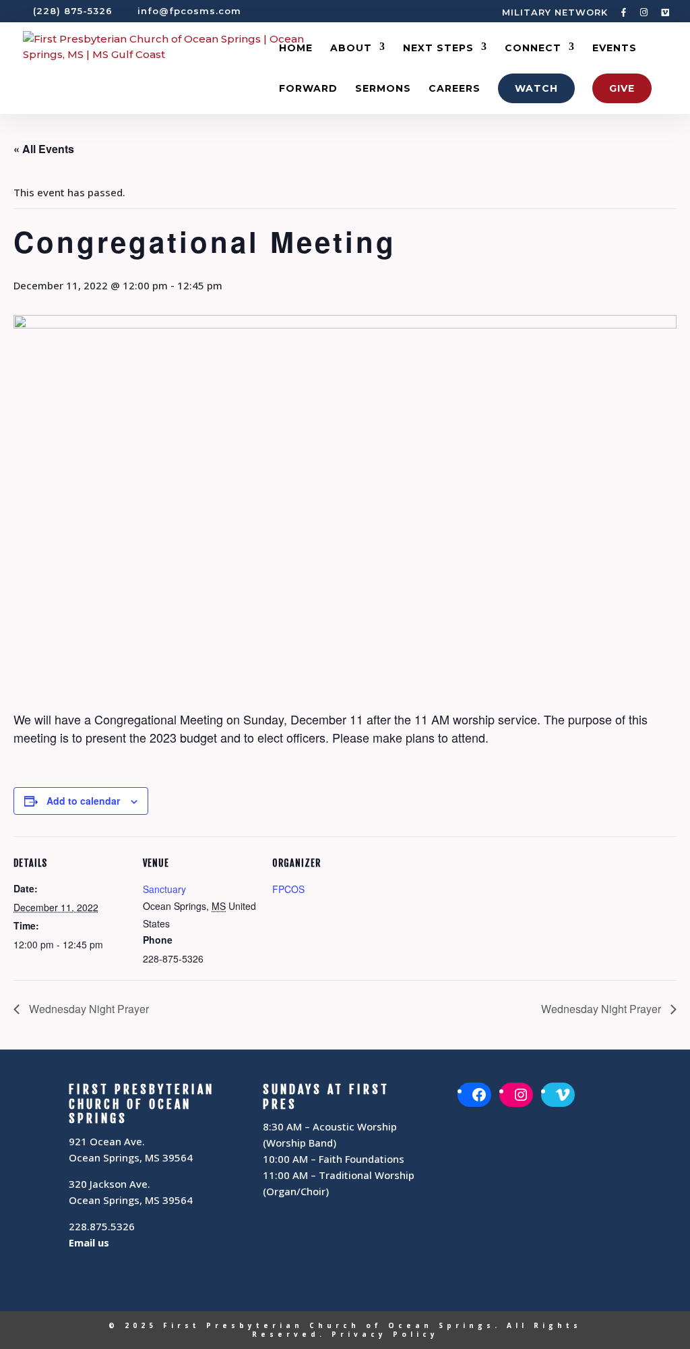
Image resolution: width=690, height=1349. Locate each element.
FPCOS (288, 889)
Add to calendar (83, 800)
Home (296, 48)
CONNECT (533, 48)
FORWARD (308, 89)
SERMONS (383, 89)
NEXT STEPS (438, 48)
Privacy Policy (385, 1334)
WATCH (536, 88)
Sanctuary (164, 889)
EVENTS (614, 48)
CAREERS (454, 89)
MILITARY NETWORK (555, 13)
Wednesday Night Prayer (87, 1008)
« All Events (43, 148)
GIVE (622, 88)
